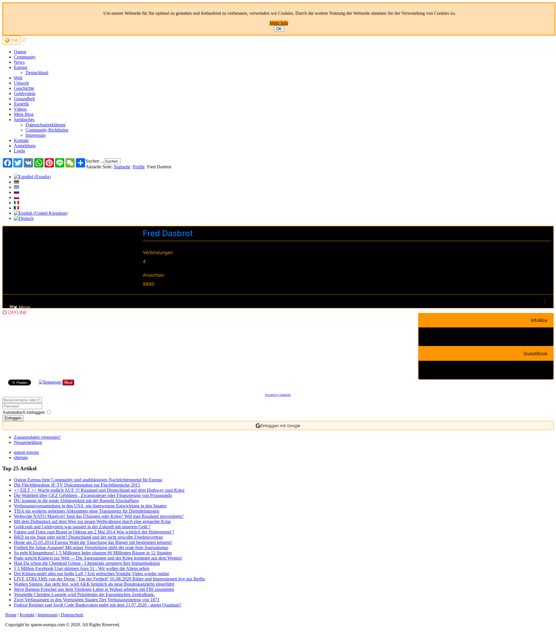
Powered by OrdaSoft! (278, 394)
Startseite (122, 166)
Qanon (20, 51)
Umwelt (21, 83)
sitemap (21, 457)
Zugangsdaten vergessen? (37, 437)
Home (11, 614)
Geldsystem (24, 93)
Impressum (35, 135)
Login (19, 150)
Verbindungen (158, 252)
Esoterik (21, 103)
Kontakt (21, 140)
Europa (20, 67)
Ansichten (153, 275)
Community (25, 56)
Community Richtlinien (46, 130)
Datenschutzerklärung (45, 124)
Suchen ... (95, 161)
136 (14, 40)
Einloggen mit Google (280, 425)
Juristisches (24, 119)
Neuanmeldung (28, 442)
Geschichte (24, 88)
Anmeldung (25, 145)
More (23, 307)
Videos (20, 109)
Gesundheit (24, 98)
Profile (139, 166)
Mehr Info (279, 23)
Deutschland (36, 72)
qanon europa (26, 452)
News (19, 62)
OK (279, 29)
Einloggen (13, 418)
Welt (18, 77)
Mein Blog (24, 114)
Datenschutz (72, 614)
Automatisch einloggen (23, 412)
